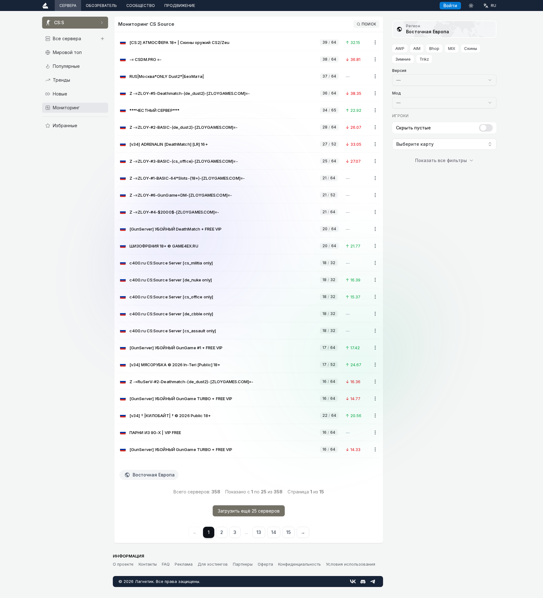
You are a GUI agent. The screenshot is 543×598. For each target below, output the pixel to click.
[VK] (352, 581)
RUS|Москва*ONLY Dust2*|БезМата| (166, 76)
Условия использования (350, 564)
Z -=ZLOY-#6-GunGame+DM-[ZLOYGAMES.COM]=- (180, 195)
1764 (328, 347)
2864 (329, 127)
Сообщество (140, 5)
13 (258, 532)
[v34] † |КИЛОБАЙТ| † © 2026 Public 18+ (170, 415)
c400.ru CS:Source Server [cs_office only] (171, 296)
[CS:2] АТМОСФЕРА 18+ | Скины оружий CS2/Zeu (179, 42)
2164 (328, 178)
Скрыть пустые (413, 127)
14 (273, 532)
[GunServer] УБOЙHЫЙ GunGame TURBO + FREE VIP (180, 398)
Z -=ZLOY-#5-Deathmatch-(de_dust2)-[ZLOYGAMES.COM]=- (189, 93)
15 (288, 532)
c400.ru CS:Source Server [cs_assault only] (172, 330)
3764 (329, 76)
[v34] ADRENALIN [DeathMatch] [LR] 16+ (168, 144)
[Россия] (123, 42)
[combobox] (444, 80)
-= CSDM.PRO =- (145, 59)
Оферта (265, 564)
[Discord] (363, 581)
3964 (329, 42)
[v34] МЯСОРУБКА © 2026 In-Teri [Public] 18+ (174, 364)
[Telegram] (373, 581)
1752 (328, 364)
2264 (329, 415)
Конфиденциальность (299, 564)
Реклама (184, 564)
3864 (329, 59)
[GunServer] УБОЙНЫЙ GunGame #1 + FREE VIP (175, 347)
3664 (329, 93)
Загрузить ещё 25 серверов (249, 511)
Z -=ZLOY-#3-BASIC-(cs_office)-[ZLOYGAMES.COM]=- (183, 161)
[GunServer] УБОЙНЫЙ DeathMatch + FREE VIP (175, 228)
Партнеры (243, 564)
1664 (328, 381)
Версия (399, 70)
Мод (396, 93)
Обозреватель (101, 5)
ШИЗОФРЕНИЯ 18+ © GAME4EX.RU (163, 245)
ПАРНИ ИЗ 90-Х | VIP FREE (155, 432)
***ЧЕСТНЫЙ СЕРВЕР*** (154, 110)
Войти (450, 5)
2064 (329, 228)
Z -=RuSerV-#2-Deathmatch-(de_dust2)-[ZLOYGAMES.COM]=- (191, 381)
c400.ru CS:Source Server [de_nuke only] (170, 279)
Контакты (148, 564)
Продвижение (179, 5)
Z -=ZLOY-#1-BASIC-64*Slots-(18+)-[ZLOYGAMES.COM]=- (187, 178)
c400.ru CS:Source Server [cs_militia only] (171, 262)
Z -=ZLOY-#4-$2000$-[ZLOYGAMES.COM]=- (174, 212)
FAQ (166, 564)
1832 (328, 262)
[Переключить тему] (471, 5)
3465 (329, 110)
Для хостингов (213, 564)
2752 (329, 144)
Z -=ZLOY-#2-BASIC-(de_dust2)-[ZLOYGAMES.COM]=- (183, 127)
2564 (329, 161)
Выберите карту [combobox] (415, 144)
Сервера (67, 5)
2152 (328, 195)
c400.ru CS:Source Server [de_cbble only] (171, 313)
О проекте (123, 564)
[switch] (486, 128)
